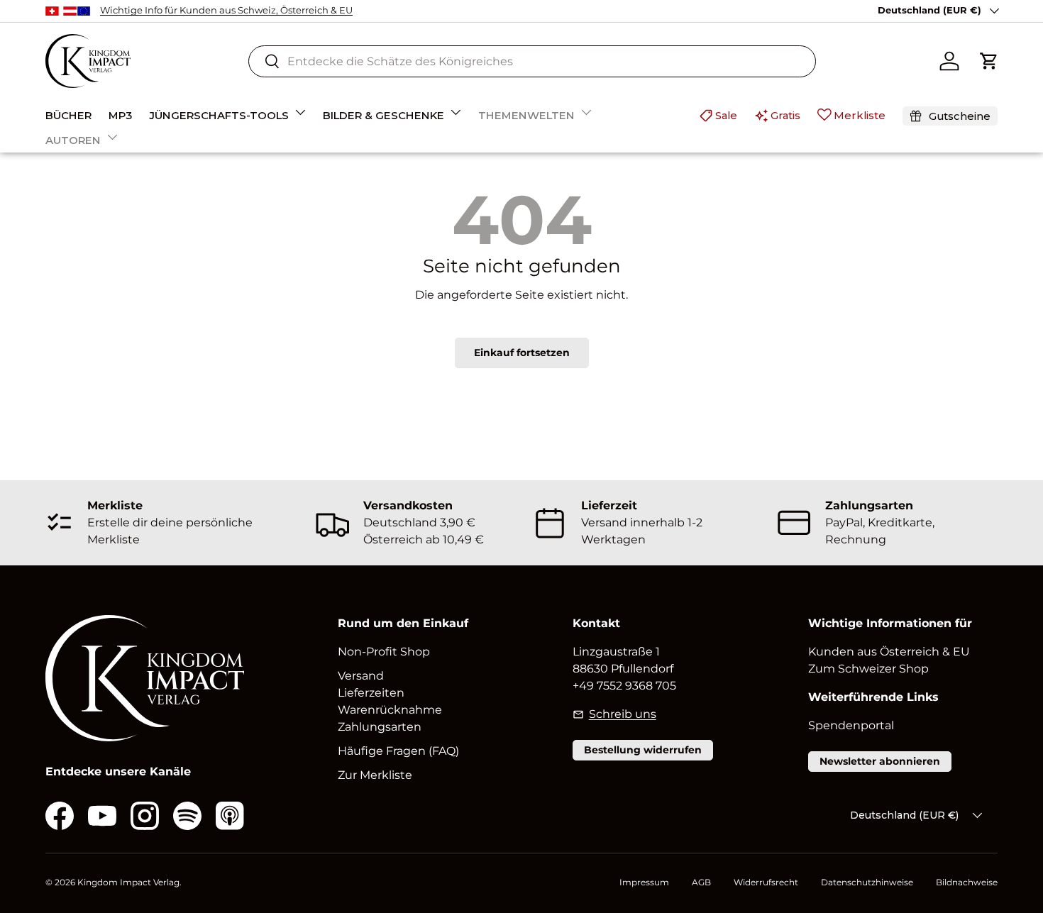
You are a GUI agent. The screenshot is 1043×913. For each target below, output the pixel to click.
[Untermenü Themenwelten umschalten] (586, 112)
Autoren (73, 140)
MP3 (120, 115)
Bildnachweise (967, 882)
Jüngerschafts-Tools (219, 115)
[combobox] (532, 61)
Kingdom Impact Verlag (128, 882)
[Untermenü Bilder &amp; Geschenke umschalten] (455, 112)
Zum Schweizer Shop (868, 668)
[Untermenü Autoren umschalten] (112, 136)
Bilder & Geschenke (383, 115)
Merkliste (859, 115)
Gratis (785, 115)
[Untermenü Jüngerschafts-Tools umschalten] (300, 112)
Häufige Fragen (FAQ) (398, 751)
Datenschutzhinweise (867, 882)
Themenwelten (526, 115)
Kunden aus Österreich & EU (889, 651)
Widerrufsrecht (766, 882)
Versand (361, 675)
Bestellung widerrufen (643, 749)
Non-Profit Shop (384, 651)
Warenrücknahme (390, 709)
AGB (701, 882)
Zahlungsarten (379, 727)
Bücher (68, 115)
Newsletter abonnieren (880, 761)
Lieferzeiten (371, 692)
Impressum (644, 882)
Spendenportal (851, 725)
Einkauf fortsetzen (522, 352)
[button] (989, 61)
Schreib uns (622, 714)
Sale (726, 115)
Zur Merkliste (375, 775)
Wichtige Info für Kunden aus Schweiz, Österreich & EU (226, 10)
